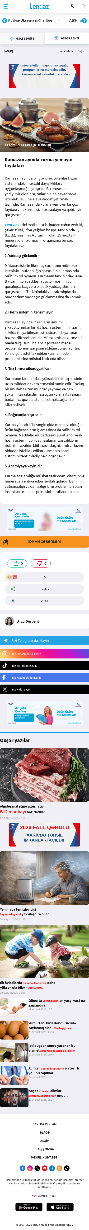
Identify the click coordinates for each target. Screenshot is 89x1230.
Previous (5, 21)
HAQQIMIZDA (44, 1149)
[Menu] (6, 6)
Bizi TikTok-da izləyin (24, 665)
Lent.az (11, 224)
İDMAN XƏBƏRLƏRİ (44, 542)
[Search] (83, 6)
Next (84, 21)
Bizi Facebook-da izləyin (26, 677)
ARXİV (44, 1141)
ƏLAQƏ (45, 1132)
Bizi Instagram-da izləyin (26, 654)
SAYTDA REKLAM (44, 1124)
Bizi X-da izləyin (21, 689)
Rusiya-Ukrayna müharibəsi (30, 20)
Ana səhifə (66, 51)
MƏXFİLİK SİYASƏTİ (44, 1157)
